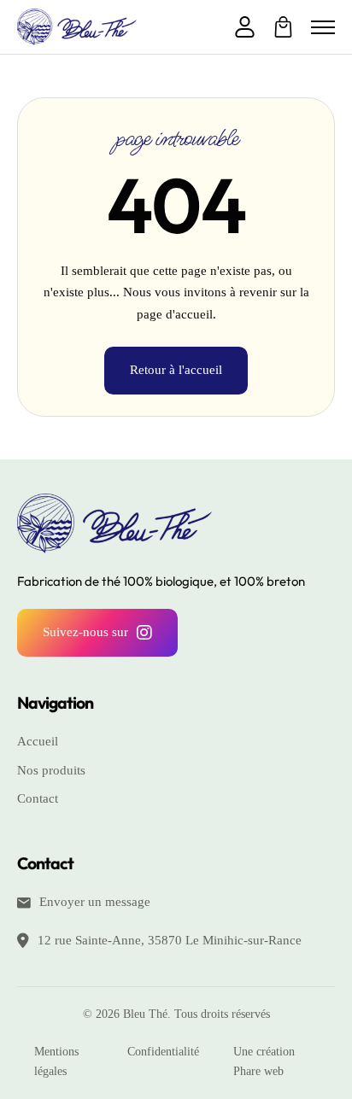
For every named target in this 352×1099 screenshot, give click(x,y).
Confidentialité (163, 1051)
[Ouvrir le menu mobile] (323, 27)
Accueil (37, 741)
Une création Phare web (264, 1062)
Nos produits (51, 770)
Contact (37, 798)
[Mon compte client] (244, 27)
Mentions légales (56, 1062)
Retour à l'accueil (176, 370)
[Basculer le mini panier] (283, 27)
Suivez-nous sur (85, 632)
